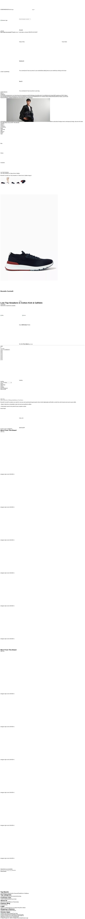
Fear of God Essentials (20, 96)
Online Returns (12, 910)
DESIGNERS (3, 121)
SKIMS (14, 97)
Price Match (23, 907)
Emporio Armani (11, 96)
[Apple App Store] (4, 913)
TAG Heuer (18, 97)
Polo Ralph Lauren (61, 96)
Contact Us (2, 899)
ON (56, 96)
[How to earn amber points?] (9, 330)
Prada (66, 96)
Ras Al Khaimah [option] (4, 388)
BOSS (29, 95)
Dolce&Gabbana (4, 96)
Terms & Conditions (4, 907)
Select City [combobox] (2, 382)
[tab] (3, 181)
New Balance (46, 96)
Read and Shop (3, 904)
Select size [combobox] (2, 349)
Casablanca (58, 95)
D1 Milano (65, 95)
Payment (9, 899)
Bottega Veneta (34, 95)
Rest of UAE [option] (3, 389)
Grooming (19, 896)
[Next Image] (9, 285)
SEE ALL (2, 431)
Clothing (2, 896)
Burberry (48, 95)
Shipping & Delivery (4, 910)
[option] (42, 350)
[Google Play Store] (13, 913)
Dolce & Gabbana (25, 893)
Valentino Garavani (25, 97)
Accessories (14, 896)
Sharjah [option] (2, 387)
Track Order (13, 899)
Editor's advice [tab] (3, 400)
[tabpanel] (42, 404)
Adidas (8, 95)
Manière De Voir (39, 96)
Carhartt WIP (52, 95)
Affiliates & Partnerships (13, 901)
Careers (6, 901)
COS (62, 95)
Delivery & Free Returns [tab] (18, 400)
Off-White (54, 96)
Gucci (26, 96)
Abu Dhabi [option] (2, 384)
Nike (50, 96)
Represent (2, 97)
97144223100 (16, 916)
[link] (33, 32)
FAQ (6, 899)
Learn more (31, 344)
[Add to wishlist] (13, 394)
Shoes (5, 896)
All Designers (3, 95)
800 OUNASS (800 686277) (17, 915)
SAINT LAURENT (9, 97)
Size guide (2, 348)
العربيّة (33, 9)
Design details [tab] (11, 400)
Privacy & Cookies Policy (14, 907)
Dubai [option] (1, 383)
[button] (2, 31)
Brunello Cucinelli (42, 95)
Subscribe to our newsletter (6, 869)
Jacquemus (30, 96)
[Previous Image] (9, 189)
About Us (2, 901)
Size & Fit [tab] (7, 400)
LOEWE (34, 96)
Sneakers (9, 896)
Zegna (31, 97)
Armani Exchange (21, 95)
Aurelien (26, 95)
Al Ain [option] (1, 385)
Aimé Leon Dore (13, 95)
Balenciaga (7, 893)
